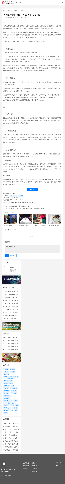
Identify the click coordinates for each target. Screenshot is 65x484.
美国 (12, 195)
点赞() (33, 189)
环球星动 (7, 426)
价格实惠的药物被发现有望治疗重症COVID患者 (19, 294)
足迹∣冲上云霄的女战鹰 (16, 438)
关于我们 (26, 463)
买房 (16, 195)
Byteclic (10, 475)
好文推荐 (16, 10)
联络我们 (26, 466)
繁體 (20, 2)
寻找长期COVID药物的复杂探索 (14, 303)
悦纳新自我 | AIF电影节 (18, 426)
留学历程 (7, 444)
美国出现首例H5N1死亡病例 (13, 315)
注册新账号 (12, 255)
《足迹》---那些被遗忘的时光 (18, 432)
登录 (7, 255)
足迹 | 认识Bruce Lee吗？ (16, 429)
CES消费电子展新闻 (11, 338)
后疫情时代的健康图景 (11, 291)
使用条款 (34, 463)
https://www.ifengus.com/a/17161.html (22, 202)
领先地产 (13, 267)
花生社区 (9, 10)
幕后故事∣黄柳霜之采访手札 (17, 435)
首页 (4, 10)
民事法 (7, 447)
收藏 (6, 212)
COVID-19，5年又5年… (11, 309)
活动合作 (34, 468)
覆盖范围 (34, 471)
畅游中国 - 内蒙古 (10, 423)
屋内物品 (20, 195)
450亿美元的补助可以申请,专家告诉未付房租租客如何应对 (27, 208)
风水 (6, 441)
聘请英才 (26, 468)
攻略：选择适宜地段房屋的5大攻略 (19, 206)
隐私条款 (34, 466)
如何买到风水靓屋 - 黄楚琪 (17, 441)
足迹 (6, 429)
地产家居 (22, 10)
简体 (17, 2)
